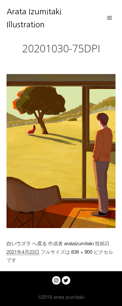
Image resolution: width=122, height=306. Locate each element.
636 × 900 (81, 251)
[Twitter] (66, 280)
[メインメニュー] (109, 18)
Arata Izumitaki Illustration (34, 17)
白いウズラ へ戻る (27, 243)
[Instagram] (56, 280)
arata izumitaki (68, 296)
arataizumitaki (79, 243)
